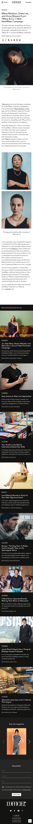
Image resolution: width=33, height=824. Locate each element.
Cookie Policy (16, 821)
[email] (3, 40)
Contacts (16, 815)
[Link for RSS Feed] (22, 811)
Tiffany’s (7, 139)
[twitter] (14, 40)
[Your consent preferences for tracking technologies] (30, 821)
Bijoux (4, 10)
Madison (15, 248)
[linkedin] (11, 40)
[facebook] (5, 40)
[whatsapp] (17, 40)
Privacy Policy (27, 790)
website (8, 289)
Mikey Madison (19, 109)
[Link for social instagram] (18, 811)
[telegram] (19, 40)
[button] (29, 742)
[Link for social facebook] (14, 811)
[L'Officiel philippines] (16, 2)
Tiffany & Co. (6, 104)
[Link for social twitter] (11, 811)
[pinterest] (8, 40)
